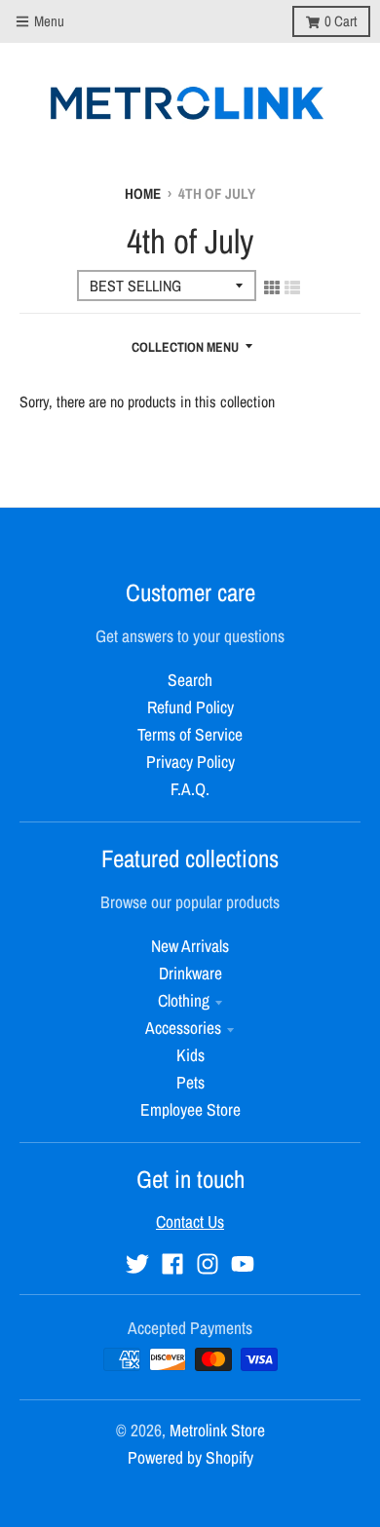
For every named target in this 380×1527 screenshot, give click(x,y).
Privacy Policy (190, 761)
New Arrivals (190, 946)
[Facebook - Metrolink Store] (172, 1264)
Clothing (183, 1000)
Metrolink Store (217, 1430)
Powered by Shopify (190, 1457)
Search (190, 679)
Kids (190, 1055)
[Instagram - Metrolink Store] (207, 1264)
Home (143, 193)
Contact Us (190, 1221)
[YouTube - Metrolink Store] (242, 1264)
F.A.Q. (190, 789)
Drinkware (190, 973)
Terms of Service (190, 734)
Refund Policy (190, 707)
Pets (190, 1082)
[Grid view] (272, 287)
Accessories (183, 1027)
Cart (340, 21)
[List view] (292, 287)
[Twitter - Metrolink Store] (137, 1264)
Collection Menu (185, 347)
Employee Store (190, 1109)
